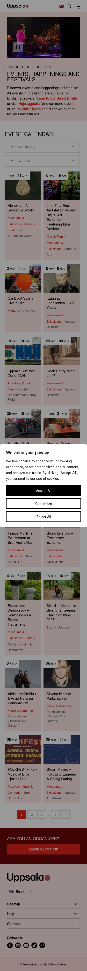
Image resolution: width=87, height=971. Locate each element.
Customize (43, 503)
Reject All (43, 516)
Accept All (43, 490)
